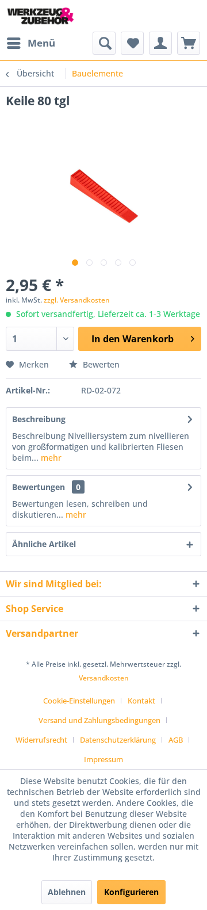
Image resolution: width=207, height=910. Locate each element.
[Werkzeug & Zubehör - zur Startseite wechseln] (40, 16)
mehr (50, 457)
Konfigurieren (131, 891)
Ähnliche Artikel (44, 543)
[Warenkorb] (188, 43)
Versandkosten (104, 678)
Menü (41, 42)
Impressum (103, 759)
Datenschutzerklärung (118, 740)
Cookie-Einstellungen (79, 700)
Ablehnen (67, 891)
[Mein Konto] (160, 43)
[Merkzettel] (132, 43)
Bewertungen (38, 486)
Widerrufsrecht (41, 740)
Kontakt (141, 700)
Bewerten (100, 364)
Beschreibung (39, 419)
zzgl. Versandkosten (77, 300)
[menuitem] (30, 43)
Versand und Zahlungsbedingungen (99, 720)
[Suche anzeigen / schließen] (104, 43)
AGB (175, 740)
